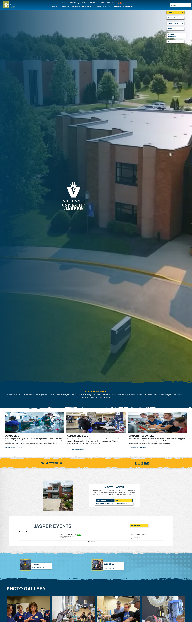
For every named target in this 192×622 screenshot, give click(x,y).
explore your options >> (14, 447)
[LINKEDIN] (148, 463)
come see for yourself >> (138, 447)
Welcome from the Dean (38, 567)
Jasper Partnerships (109, 568)
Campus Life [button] (87, 7)
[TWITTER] (142, 463)
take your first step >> (76, 449)
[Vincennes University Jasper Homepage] (8, 4)
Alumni (65, 3)
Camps (85, 3)
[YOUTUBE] (145, 463)
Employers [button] (107, 7)
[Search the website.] (189, 5)
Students (111, 3)
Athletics (75, 3)
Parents (101, 3)
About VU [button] (56, 7)
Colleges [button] (97, 7)
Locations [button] (117, 7)
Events (92, 3)
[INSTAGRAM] (139, 463)
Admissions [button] (76, 7)
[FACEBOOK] (136, 463)
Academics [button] (65, 7)
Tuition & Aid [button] (128, 7)
